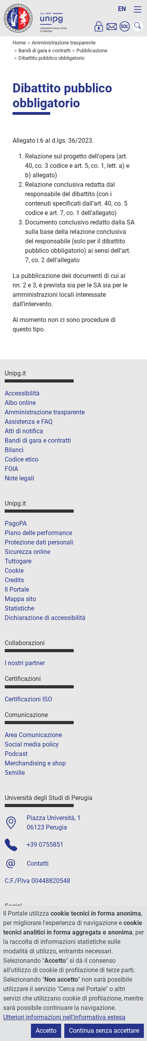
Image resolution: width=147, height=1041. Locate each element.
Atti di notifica (24, 431)
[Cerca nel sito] (138, 26)
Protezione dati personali (39, 542)
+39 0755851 (45, 844)
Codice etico (21, 459)
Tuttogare (18, 561)
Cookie (14, 570)
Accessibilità (22, 393)
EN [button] (122, 9)
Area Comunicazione (33, 735)
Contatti (38, 863)
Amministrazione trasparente (45, 412)
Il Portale (17, 589)
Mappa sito (20, 599)
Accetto (46, 1030)
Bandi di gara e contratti (38, 440)
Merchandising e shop (35, 763)
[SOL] (125, 26)
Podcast (16, 754)
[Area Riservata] (99, 26)
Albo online (20, 402)
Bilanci (14, 450)
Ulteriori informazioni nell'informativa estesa (64, 1017)
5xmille (15, 772)
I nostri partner (25, 663)
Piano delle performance (38, 533)
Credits (14, 580)
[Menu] (137, 9)
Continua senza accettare (104, 1030)
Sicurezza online (27, 551)
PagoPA (16, 523)
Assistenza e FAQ (29, 421)
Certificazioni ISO (28, 699)
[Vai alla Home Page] (35, 18)
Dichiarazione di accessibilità (45, 618)
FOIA (11, 469)
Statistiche (19, 608)
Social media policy (32, 744)
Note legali (19, 478)
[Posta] (112, 26)
